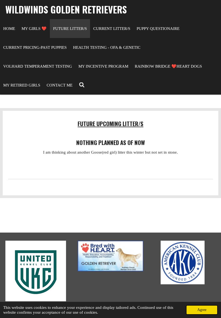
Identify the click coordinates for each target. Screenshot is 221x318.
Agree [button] (201, 310)
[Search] (82, 85)
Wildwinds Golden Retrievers (66, 9)
